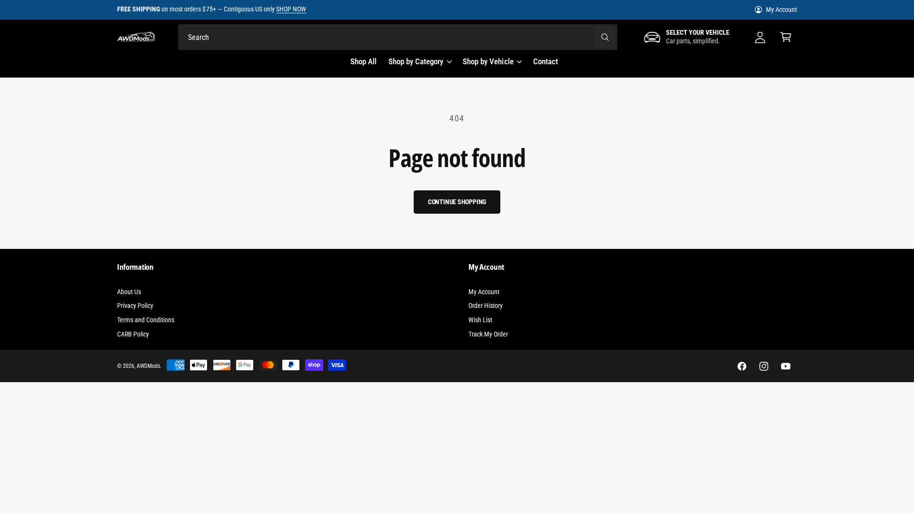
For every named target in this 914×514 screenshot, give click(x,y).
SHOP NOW (291, 9)
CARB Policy (133, 334)
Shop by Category (415, 61)
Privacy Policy (135, 305)
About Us (129, 292)
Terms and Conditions (145, 320)
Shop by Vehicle (488, 61)
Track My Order (488, 334)
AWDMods (148, 366)
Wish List (480, 320)
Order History (485, 305)
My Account (781, 9)
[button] (786, 37)
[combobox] (397, 37)
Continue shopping (457, 202)
